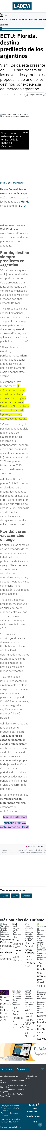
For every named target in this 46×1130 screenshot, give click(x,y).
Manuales (23, 20)
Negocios (33, 20)
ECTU (22, 205)
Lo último (13, 20)
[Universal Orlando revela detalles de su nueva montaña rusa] (29, 932)
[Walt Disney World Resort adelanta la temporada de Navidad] (29, 999)
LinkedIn (20, 1089)
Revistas (12, 1094)
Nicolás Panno (15, 183)
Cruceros (12, 1085)
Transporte (13, 1076)
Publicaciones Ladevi (31, 1077)
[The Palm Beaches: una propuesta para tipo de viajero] (41, 942)
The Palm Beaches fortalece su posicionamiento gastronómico (22, 1017)
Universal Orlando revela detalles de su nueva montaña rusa (30, 954)
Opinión (11, 1089)
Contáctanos (33, 1116)
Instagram (21, 1085)
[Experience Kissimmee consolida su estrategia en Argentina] (4, 930)
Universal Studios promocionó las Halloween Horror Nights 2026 (7, 1008)
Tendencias (13, 1080)
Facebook (21, 1080)
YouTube (20, 1094)
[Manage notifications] (40, 1125)
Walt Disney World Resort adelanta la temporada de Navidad (31, 1023)
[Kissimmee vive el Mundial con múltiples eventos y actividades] (41, 1001)
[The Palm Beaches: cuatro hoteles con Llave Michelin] (17, 929)
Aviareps (21, 193)
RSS (35, 1121)
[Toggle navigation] (5, 15)
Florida (25, 201)
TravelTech (5, 1096)
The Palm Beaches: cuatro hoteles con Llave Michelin (18, 948)
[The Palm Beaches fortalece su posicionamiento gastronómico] (17, 998)
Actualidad (5, 1076)
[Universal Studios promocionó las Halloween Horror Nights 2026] (4, 992)
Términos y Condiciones (10, 1127)
